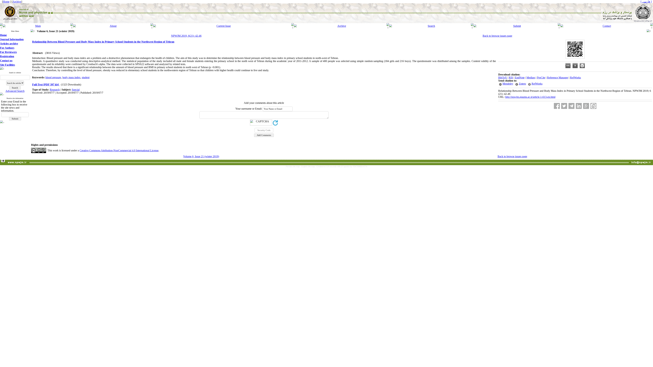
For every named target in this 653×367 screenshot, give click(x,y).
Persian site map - (293, 166)
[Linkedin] (579, 106)
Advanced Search (14, 91)
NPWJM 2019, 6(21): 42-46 (186, 35)
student (85, 77)
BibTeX (502, 77)
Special (76, 89)
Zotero (522, 83)
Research (55, 89)
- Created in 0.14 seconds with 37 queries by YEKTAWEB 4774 (341, 166)
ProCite (541, 77)
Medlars (530, 77)
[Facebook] (557, 106)
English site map (308, 166)
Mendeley (508, 83)
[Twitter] (564, 106)
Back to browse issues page (497, 35)
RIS (511, 77)
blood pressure (53, 77)
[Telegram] (571, 106)
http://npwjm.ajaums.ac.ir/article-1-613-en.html (530, 96)
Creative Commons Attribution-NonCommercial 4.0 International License (119, 150)
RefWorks (575, 77)
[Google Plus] (586, 106)
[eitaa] (593, 106)
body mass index (71, 77)
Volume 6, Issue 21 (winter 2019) (201, 156)
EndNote (520, 77)
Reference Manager (557, 77)
